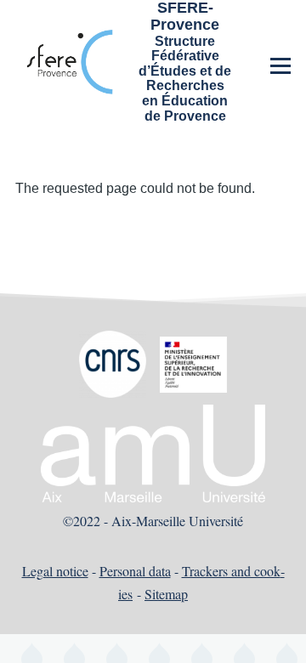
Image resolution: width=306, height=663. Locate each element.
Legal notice (55, 571)
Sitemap (166, 594)
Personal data (135, 571)
